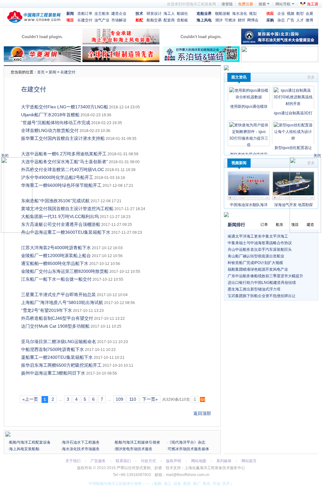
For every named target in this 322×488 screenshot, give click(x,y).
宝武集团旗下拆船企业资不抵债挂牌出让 (262, 296)
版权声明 (173, 461)
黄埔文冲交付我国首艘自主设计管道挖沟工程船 (67, 208)
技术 (139, 13)
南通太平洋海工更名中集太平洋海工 (258, 236)
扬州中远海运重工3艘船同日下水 (53, 373)
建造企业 (118, 13)
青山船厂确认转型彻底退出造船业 (256, 256)
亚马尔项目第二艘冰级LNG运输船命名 (58, 341)
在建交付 (84, 20)
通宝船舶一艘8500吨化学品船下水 (54, 263)
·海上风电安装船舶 (23, 449)
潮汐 (219, 20)
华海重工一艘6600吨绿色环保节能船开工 (61, 185)
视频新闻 (239, 163)
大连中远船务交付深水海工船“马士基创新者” (64, 161)
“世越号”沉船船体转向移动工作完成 (55, 122)
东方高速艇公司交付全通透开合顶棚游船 (60, 224)
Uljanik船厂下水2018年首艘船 (50, 114)
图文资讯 (239, 77)
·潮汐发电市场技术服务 (133, 449)
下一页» (150, 399)
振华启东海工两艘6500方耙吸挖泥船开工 (61, 365)
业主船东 (101, 13)
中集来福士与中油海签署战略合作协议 (260, 243)
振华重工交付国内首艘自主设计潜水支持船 (63, 138)
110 (132, 399)
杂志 (281, 20)
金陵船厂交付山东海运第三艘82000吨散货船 (64, 271)
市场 (216, 483)
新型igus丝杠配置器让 (293, 148)
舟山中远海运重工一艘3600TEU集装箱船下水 (65, 232)
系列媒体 (223, 461)
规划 (253, 13)
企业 (281, 13)
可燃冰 (230, 20)
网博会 (252, 20)
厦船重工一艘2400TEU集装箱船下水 (57, 357)
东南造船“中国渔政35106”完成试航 (55, 200)
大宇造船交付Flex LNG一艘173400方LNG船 (64, 106)
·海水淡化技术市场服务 (80, 449)
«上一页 (30, 399)
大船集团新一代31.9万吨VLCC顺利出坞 (60, 216)
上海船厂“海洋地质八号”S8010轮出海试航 (62, 302)
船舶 (158, 483)
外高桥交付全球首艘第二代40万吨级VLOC (62, 169)
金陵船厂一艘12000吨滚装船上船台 (56, 255)
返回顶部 (202, 413)
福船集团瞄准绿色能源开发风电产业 (258, 269)
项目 (70, 20)
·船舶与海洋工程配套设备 (29, 442)
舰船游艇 (222, 13)
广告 (290, 20)
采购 (270, 20)
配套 (187, 483)
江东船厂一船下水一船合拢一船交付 (56, 279)
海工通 (312, 4)
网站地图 (198, 461)
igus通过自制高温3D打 (293, 113)
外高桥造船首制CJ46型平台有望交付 (57, 318)
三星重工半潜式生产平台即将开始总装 (58, 294)
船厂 (197, 483)
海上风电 (204, 20)
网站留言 (249, 461)
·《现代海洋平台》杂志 (185, 442)
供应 (270, 13)
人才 (300, 20)
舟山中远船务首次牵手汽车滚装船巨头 (260, 249)
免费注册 (245, 4)
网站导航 (283, 4)
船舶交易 (154, 20)
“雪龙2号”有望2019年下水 (46, 310)
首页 (41, 72)
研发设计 (154, 13)
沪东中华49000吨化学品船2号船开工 (57, 177)
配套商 (169, 20)
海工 (167, 483)
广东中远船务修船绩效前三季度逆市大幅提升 (265, 276)
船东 (206, 483)
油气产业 (101, 20)
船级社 (182, 13)
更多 (311, 77)
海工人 (169, 13)
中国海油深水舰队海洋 (249, 205)
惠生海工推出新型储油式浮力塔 (254, 289)
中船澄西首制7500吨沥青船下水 (52, 349)
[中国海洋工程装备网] (34, 22)
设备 (177, 483)
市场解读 (118, 20)
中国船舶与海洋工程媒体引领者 (115, 483)
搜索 (262, 4)
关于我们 (72, 461)
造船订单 (84, 13)
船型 (300, 13)
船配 (139, 20)
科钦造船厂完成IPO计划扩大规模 (255, 263)
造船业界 (204, 13)
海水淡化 (239, 13)
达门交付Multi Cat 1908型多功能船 (55, 326)
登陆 (229, 4)
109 (119, 399)
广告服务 (98, 461)
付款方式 (148, 461)
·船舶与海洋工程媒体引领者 (137, 442)
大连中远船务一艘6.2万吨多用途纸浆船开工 (64, 153)
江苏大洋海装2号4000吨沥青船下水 (56, 247)
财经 (241, 20)
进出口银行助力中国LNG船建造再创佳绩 (262, 282)
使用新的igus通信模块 (249, 106)
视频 (290, 13)
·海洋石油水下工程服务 (80, 442)
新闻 (70, 13)
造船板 (182, 20)
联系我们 (123, 461)
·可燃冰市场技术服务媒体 (187, 449)
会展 (309, 13)
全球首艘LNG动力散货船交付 (50, 130)
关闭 (317, 155)
